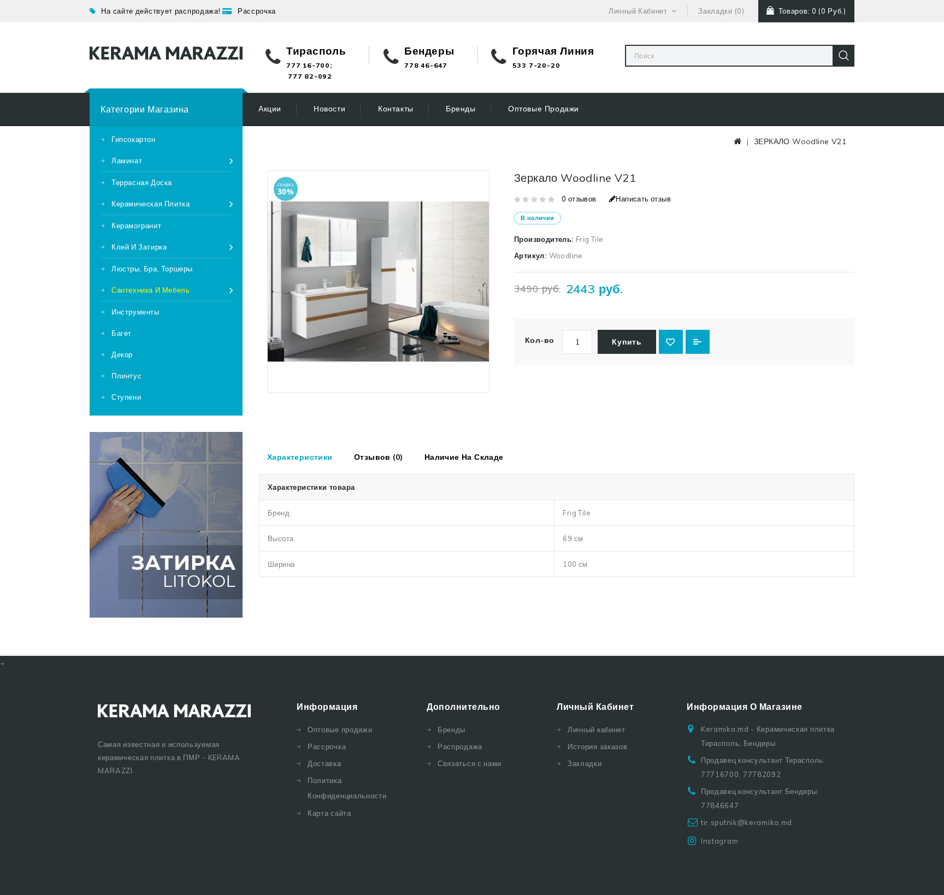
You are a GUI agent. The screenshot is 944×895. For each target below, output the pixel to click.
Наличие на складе (464, 457)
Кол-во (539, 340)
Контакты (396, 109)
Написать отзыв (643, 198)
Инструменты (135, 311)
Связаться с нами (470, 763)
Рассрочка (257, 11)
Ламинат (126, 160)
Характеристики (300, 457)
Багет (121, 333)
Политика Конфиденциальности (347, 788)
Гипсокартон (133, 139)
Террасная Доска (141, 182)
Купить (626, 342)
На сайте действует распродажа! (160, 11)
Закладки (585, 763)
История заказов (598, 746)
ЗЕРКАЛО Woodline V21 (800, 141)
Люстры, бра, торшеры (152, 268)
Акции (269, 109)
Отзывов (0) (378, 457)
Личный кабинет (597, 729)
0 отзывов (579, 198)
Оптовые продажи (543, 109)
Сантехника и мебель (150, 290)
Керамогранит (136, 225)
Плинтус (126, 375)
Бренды (461, 109)
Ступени (126, 397)
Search (843, 56)
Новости (329, 109)
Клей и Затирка (139, 246)
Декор (122, 354)
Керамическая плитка (150, 203)
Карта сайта (329, 813)
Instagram (719, 841)
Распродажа (460, 746)
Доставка (324, 763)
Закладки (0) (721, 11)
